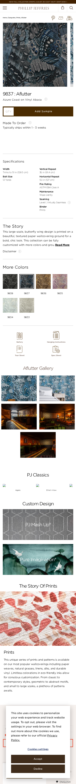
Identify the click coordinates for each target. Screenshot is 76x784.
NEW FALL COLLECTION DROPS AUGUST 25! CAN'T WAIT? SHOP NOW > (38, 2)
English (65, 782)
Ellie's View (51, 490)
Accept (38, 758)
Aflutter (23, 18)
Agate (17, 490)
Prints (18, 18)
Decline (38, 768)
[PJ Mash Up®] (38, 539)
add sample (43, 111)
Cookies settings (38, 749)
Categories (11, 18)
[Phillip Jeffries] (33, 9)
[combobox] (63, 782)
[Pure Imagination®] (38, 574)
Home (5, 18)
